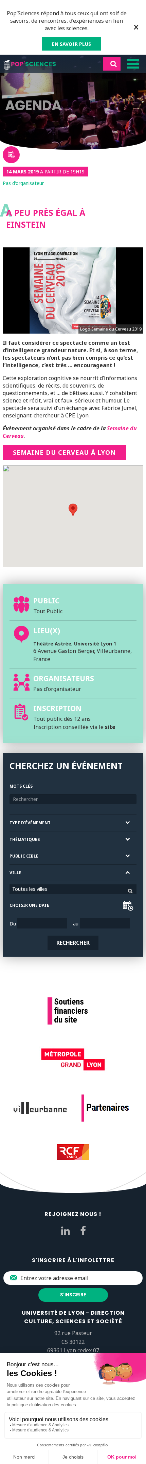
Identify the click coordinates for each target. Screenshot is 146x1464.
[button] (73, 510)
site (110, 727)
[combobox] (73, 889)
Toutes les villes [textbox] (29, 889)
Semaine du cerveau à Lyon (64, 452)
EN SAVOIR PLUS (71, 44)
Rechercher (73, 942)
